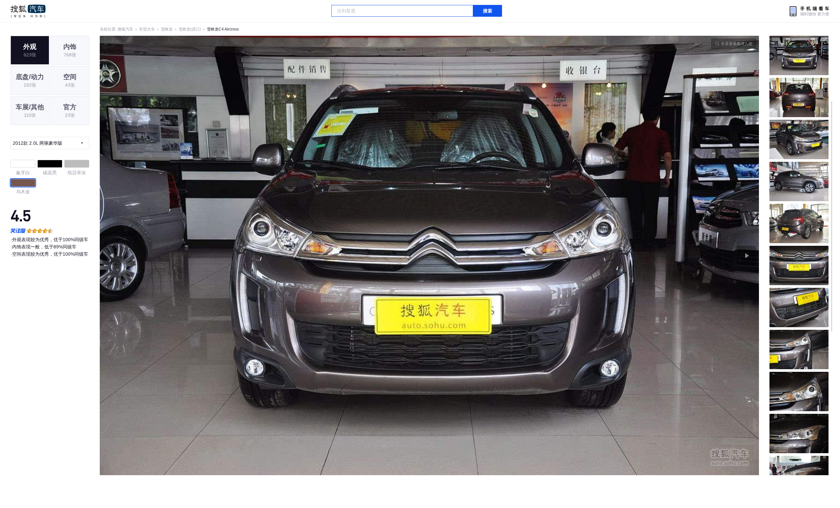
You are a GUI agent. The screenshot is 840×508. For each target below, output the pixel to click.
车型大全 (147, 29)
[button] (265, 255)
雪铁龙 (167, 29)
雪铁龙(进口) (189, 29)
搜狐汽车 (28, 11)
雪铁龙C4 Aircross (223, 29)
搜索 (487, 10)
